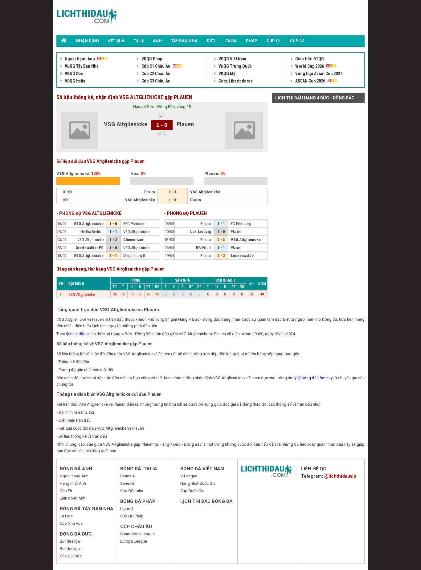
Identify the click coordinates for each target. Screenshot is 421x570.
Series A (127, 476)
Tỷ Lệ (139, 40)
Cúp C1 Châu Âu (156, 66)
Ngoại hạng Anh (74, 476)
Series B (127, 483)
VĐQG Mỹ (226, 73)
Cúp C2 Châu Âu (155, 73)
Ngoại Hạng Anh (80, 58)
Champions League (137, 534)
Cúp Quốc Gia (192, 490)
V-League (188, 476)
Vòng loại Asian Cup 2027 (318, 73)
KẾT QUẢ (116, 40)
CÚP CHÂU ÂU (136, 526)
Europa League (133, 541)
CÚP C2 (297, 40)
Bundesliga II (71, 548)
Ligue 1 (126, 508)
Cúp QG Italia (131, 490)
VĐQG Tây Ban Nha (81, 66)
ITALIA (230, 40)
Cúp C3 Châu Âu (155, 80)
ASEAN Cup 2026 (310, 80)
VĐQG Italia (74, 80)
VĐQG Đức (73, 73)
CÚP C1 (274, 40)
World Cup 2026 (309, 66)
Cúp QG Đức (71, 556)
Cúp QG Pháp (132, 516)
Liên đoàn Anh (72, 498)
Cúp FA (66, 490)
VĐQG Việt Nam (232, 58)
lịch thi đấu (75, 333)
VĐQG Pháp (151, 58)
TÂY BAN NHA (184, 40)
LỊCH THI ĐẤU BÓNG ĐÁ (206, 501)
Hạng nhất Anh (73, 483)
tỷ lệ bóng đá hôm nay (313, 377)
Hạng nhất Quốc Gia (197, 483)
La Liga (66, 516)
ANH (157, 40)
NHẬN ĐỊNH (87, 40)
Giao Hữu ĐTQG (309, 58)
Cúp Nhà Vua (71, 523)
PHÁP (251, 40)
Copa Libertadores (235, 80)
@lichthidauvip (340, 476)
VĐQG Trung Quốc (235, 66)
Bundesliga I (71, 541)
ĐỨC (211, 40)
